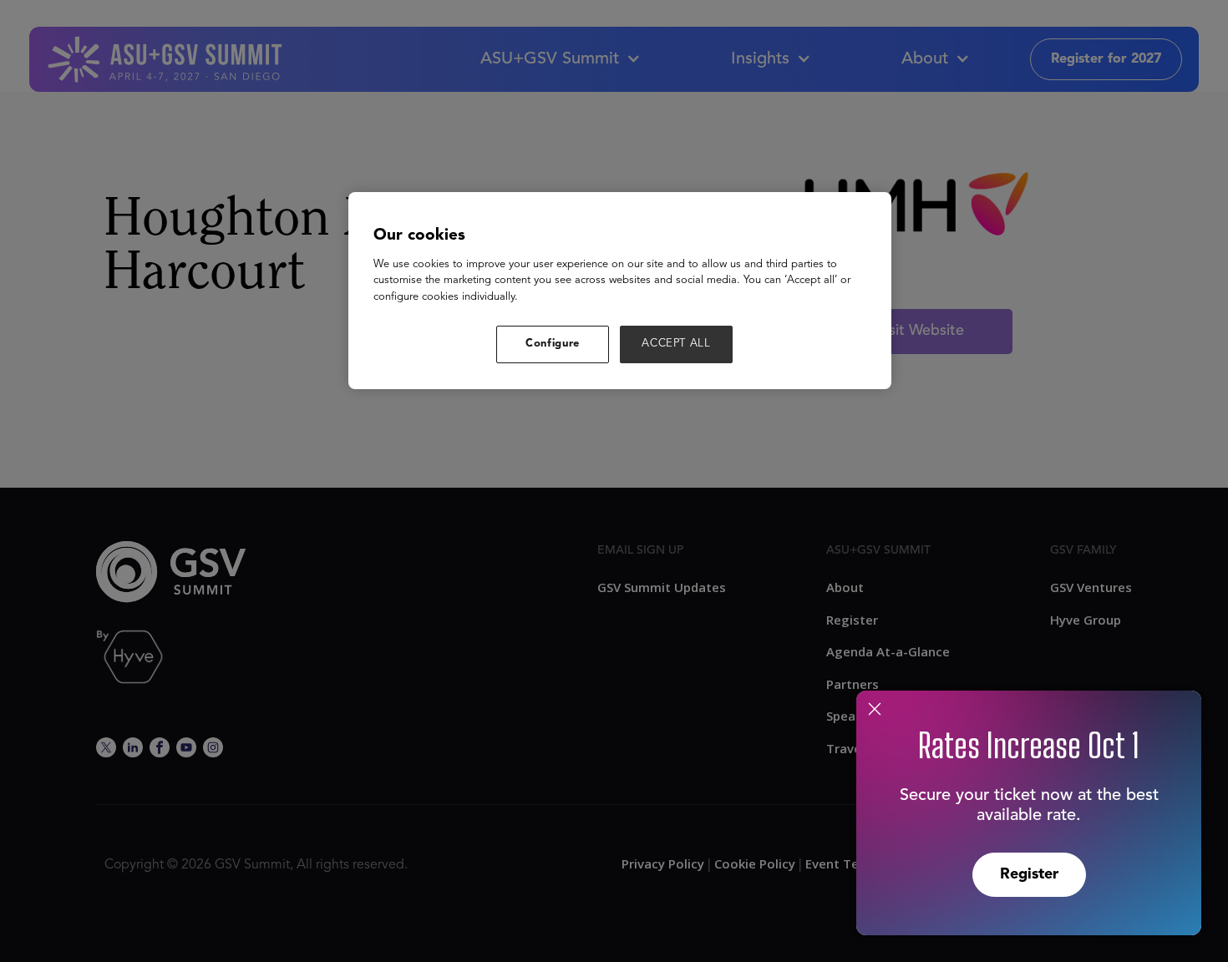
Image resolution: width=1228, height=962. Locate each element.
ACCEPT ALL (676, 343)
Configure (552, 343)
